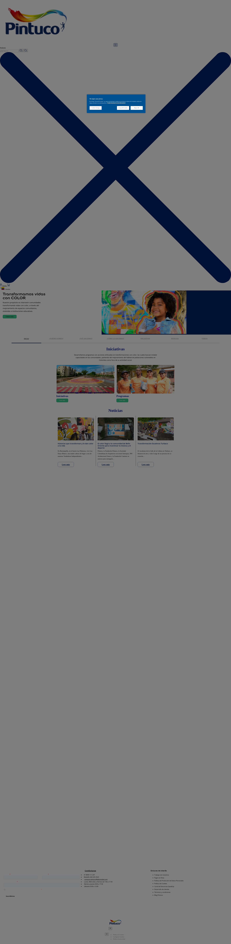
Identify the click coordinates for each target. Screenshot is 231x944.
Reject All (136, 107)
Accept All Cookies (123, 107)
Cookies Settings (96, 107)
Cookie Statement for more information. (116, 102)
